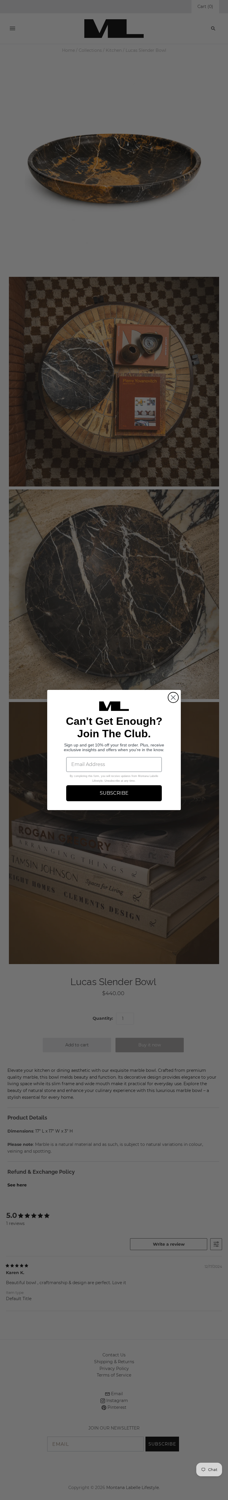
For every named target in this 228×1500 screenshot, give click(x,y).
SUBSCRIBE (114, 793)
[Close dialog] (173, 697)
